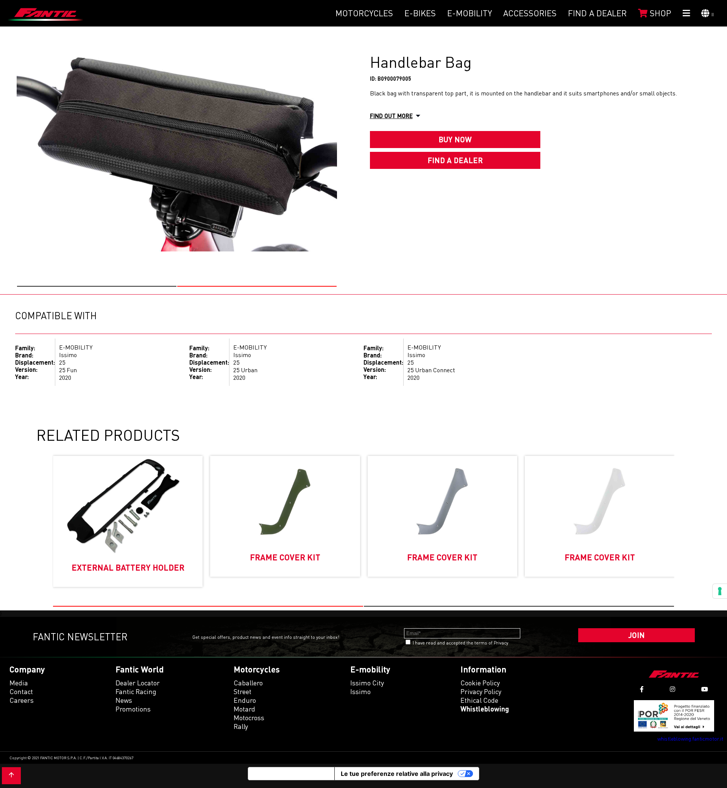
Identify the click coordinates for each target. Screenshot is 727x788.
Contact (21, 691)
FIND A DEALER (455, 160)
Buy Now (455, 139)
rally (241, 726)
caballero (248, 683)
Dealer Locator (137, 683)
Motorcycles (364, 13)
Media (18, 683)
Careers (21, 700)
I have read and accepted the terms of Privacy (460, 643)
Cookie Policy (480, 683)
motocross (249, 717)
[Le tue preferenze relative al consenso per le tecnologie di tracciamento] (720, 591)
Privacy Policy (480, 691)
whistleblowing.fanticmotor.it (690, 738)
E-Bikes (420, 13)
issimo (360, 691)
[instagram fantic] (672, 689)
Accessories (530, 13)
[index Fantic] (45, 13)
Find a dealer (597, 13)
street (242, 691)
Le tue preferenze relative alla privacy (397, 773)
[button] (96, 286)
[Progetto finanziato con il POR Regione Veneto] (674, 716)
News (123, 700)
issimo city (367, 683)
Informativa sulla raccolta (291, 773)
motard (244, 709)
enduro (245, 700)
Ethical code (479, 700)
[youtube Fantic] (704, 689)
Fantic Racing (135, 691)
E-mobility (469, 13)
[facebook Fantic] (642, 689)
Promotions (133, 709)
